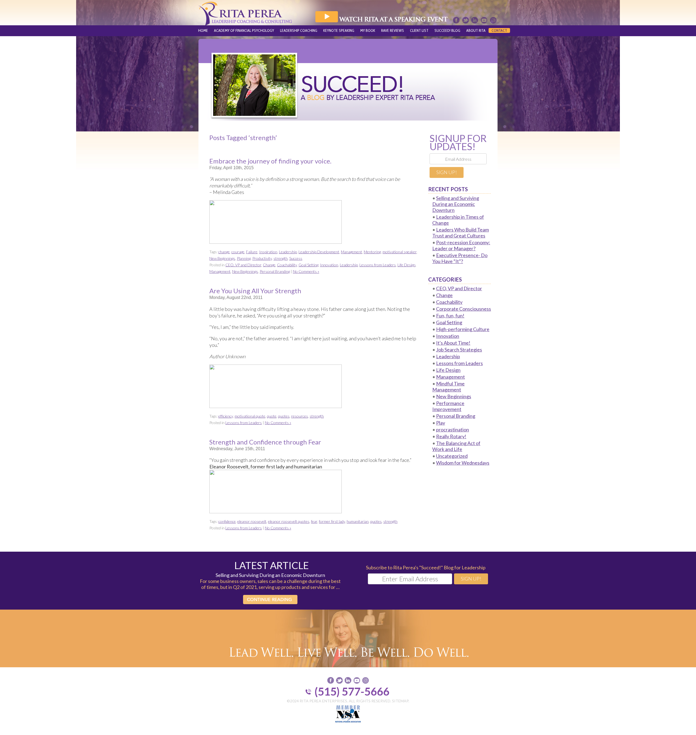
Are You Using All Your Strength (255, 291)
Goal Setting (308, 264)
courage (237, 251)
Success (295, 258)
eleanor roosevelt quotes (288, 521)
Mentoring (372, 251)
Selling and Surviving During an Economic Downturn (455, 204)
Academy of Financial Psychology (244, 30)
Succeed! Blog (447, 30)
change (224, 251)
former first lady (332, 521)
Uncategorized (452, 456)
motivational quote (250, 416)
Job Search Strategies (459, 350)
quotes (284, 416)
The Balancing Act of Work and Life (456, 446)
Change (269, 264)
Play (440, 423)
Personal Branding (275, 271)
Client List (419, 30)
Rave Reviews (392, 30)
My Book (367, 30)
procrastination (452, 430)
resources (299, 416)
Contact (499, 30)
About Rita (476, 30)
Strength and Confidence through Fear (265, 442)
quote (271, 416)
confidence (227, 521)
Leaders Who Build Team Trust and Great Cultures (460, 233)
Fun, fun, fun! (450, 316)
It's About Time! (453, 343)
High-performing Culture (462, 329)
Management (351, 251)
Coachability (287, 264)
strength (281, 258)
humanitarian (358, 521)
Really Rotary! (451, 436)
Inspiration (268, 251)
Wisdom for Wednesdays (462, 463)
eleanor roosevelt (251, 521)
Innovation (329, 264)
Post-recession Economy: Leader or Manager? (461, 245)
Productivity (262, 258)
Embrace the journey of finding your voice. (270, 161)
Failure (251, 251)
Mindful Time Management (448, 387)
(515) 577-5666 (352, 691)
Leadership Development (319, 251)
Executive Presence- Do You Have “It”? (459, 258)
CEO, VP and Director (243, 264)
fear (314, 521)
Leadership (288, 251)
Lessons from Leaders (377, 264)
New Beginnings (222, 258)
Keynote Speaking (338, 30)
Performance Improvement (448, 406)
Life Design (406, 264)
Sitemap (400, 701)
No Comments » (306, 271)
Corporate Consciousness (463, 309)
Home (203, 30)
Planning (244, 258)
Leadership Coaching (298, 30)
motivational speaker (400, 251)
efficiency (225, 416)
